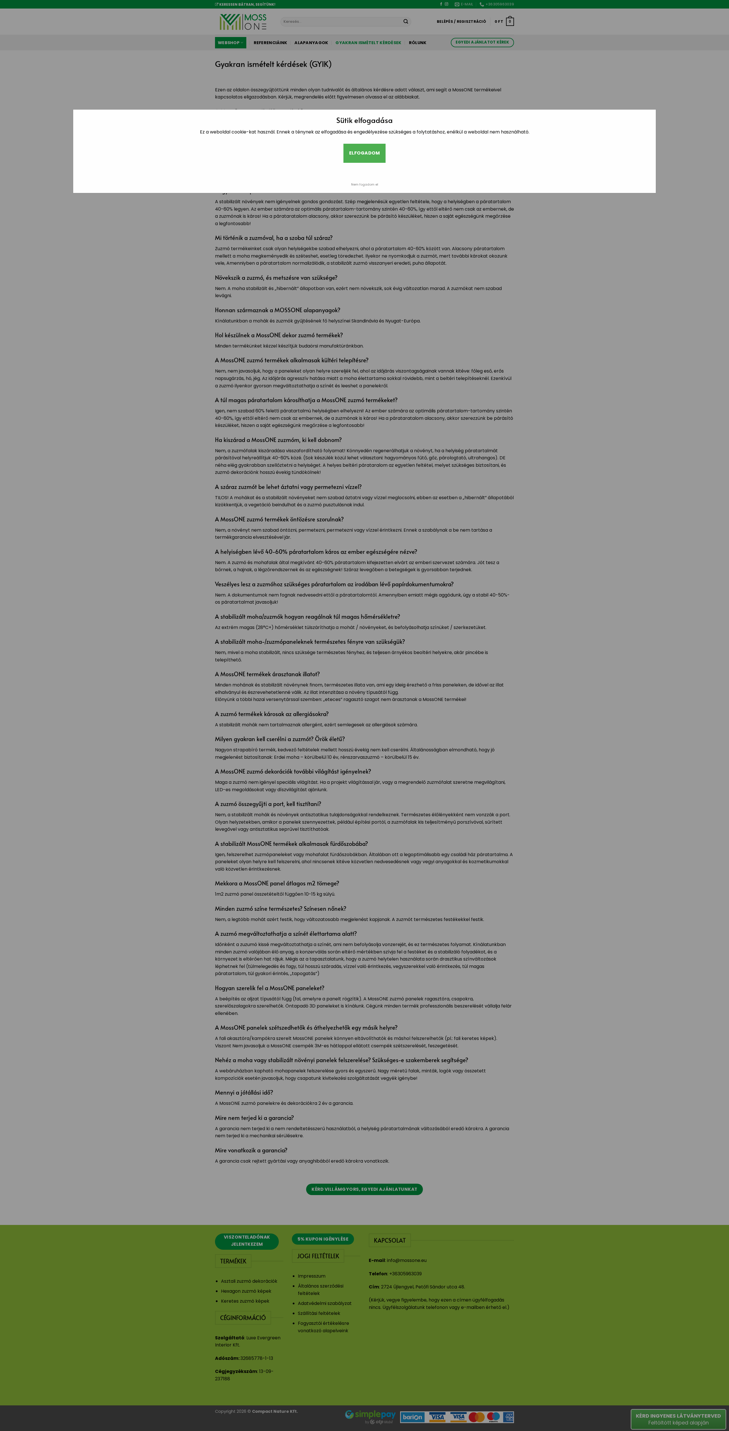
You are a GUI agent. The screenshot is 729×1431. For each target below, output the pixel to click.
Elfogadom (364, 153)
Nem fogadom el (364, 184)
